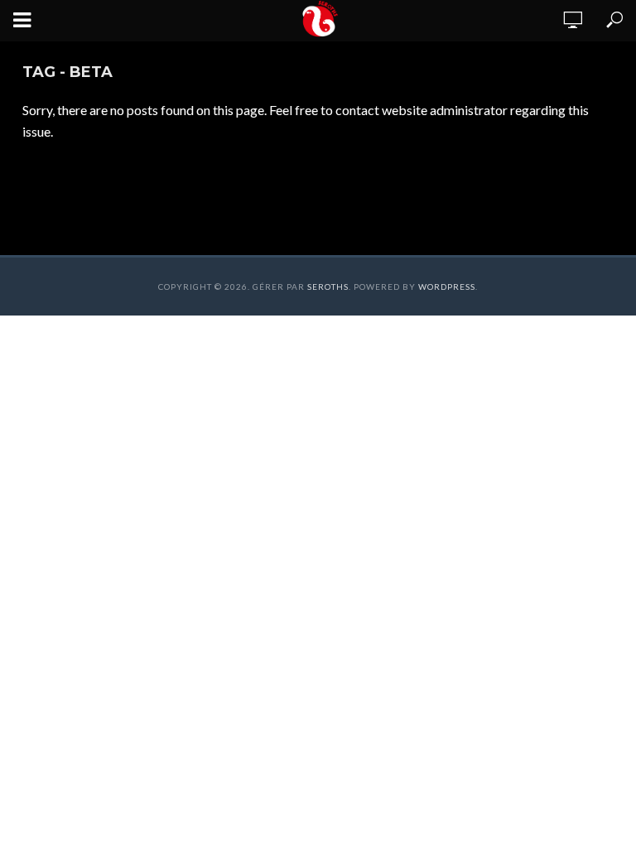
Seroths (328, 287)
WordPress (446, 287)
